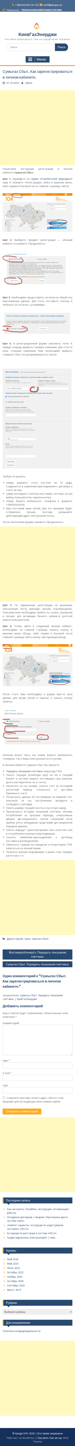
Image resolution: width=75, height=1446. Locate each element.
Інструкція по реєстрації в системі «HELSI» (32, 1233)
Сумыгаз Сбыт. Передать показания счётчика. (37, 964)
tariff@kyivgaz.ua (52, 5)
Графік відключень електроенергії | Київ (31, 1237)
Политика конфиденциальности (21, 1331)
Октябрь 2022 (15, 1272)
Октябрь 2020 (15, 1281)
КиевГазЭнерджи (37, 34)
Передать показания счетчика (24, 771)
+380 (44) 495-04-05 (26, 5)
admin (28, 83)
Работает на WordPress (20, 1438)
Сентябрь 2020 (16, 1285)
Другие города (15, 938)
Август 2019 (14, 1289)
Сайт (5, 1085)
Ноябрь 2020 (14, 1276)
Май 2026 (12, 1259)
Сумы (27, 938)
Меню (41, 59)
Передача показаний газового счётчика (41, 9)
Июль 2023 (13, 1268)
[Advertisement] (37, 127)
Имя (6, 1060)
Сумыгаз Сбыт (40, 938)
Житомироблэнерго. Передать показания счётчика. (37, 954)
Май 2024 (12, 1263)
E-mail (7, 1073)
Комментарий (11, 1023)
